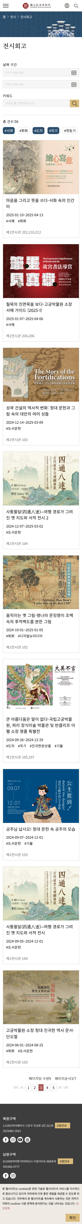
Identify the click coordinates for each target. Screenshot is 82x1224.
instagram (13, 1140)
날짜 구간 (10, 64)
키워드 (8, 95)
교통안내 (61, 1125)
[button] (5, 5)
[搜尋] (77, 5)
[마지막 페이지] (66, 1087)
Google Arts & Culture (27, 1140)
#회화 (23, 130)
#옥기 (53, 130)
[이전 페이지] (22, 1087)
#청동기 (70, 130)
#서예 (9, 130)
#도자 (38, 130)
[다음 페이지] (59, 1087)
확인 (72, 1217)
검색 (74, 103)
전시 (13, 16)
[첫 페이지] (16, 1087)
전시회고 (26, 16)
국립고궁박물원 (36, 5)
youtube (20, 1140)
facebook (6, 1140)
